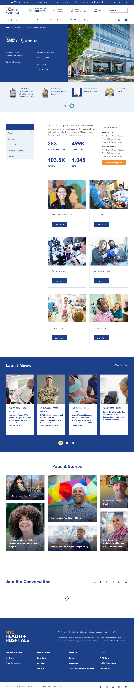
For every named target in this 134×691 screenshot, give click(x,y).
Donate (86, 20)
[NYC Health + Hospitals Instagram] (113, 582)
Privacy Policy (47, 686)
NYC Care (104, 658)
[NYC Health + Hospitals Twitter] (106, 582)
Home (10, 127)
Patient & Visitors (14, 145)
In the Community (108, 663)
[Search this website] (119, 20)
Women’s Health (103, 271)
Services (11, 139)
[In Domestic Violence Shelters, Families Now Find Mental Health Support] (25, 527)
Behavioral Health (62, 214)
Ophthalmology (61, 271)
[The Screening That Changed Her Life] (72, 498)
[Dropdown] (31, 132)
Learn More (59, 224)
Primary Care (101, 328)
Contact (11, 157)
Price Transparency (14, 663)
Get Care (40, 20)
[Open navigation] (126, 20)
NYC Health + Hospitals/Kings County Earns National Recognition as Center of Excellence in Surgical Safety (20, 420)
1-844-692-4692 (43, 70)
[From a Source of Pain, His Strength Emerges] (72, 538)
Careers (97, 20)
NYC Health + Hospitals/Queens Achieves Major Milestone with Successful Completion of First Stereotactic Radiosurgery (114, 421)
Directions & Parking (13, 62)
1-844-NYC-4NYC (40, 11)
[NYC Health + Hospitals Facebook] (100, 582)
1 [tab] (65, 105)
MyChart (10, 658)
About (10, 133)
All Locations (26, 20)
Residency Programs (15, 151)
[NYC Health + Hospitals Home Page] (12, 10)
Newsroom (74, 663)
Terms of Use (57, 686)
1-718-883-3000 (43, 58)
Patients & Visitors (57, 20)
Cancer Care (59, 328)
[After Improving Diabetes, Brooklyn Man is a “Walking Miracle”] (114, 531)
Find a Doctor (43, 653)
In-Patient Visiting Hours (114, 163)
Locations (41, 658)
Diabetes (99, 214)
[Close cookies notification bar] (126, 2)
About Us (73, 20)
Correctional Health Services (81, 669)
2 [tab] (72, 106)
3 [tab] (73, 443)
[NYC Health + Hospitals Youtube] (125, 582)
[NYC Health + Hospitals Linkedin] (119, 582)
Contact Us (105, 669)
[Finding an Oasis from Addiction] (25, 487)
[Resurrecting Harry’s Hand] (114, 491)
